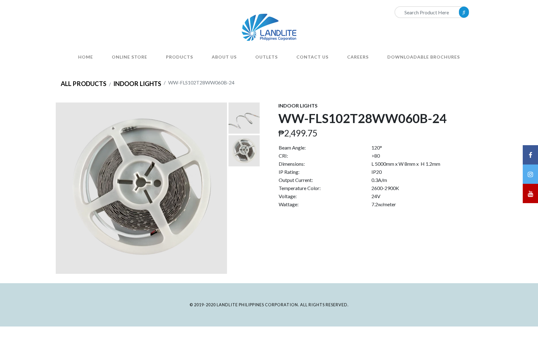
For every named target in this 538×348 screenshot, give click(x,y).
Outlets (266, 57)
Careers (358, 57)
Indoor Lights (137, 83)
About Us (224, 57)
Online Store (129, 57)
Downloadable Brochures (423, 57)
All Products (83, 83)
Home (85, 57)
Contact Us (312, 57)
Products (179, 57)
